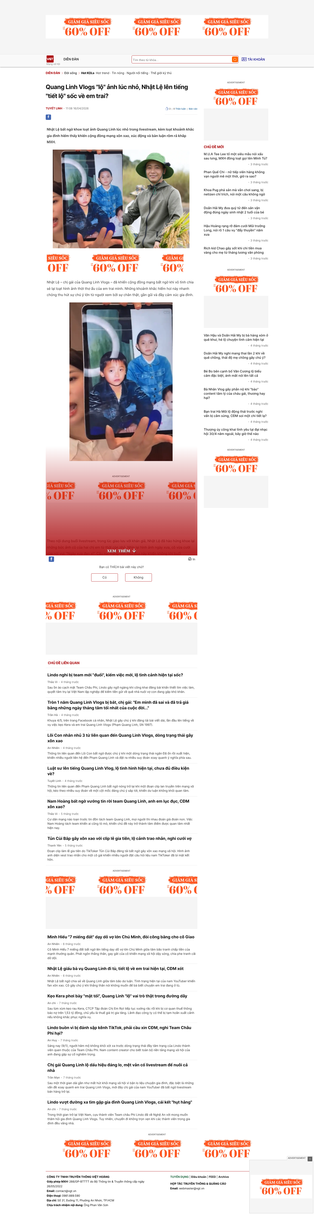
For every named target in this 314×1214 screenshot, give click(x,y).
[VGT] (50, 58)
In (194, 559)
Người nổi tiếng (137, 73)
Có (105, 577)
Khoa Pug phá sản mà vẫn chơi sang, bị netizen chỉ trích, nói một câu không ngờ (236, 195)
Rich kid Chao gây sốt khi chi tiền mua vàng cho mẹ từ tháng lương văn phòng (236, 253)
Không (139, 577)
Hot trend (102, 73)
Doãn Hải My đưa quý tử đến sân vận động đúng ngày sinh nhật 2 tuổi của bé (236, 213)
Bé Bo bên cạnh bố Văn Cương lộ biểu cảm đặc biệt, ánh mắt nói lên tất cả (236, 376)
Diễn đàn (71, 59)
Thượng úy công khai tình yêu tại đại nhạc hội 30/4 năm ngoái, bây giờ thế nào (236, 434)
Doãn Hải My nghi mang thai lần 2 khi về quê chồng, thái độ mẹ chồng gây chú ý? (236, 358)
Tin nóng (118, 73)
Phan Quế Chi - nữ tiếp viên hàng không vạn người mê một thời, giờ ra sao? (236, 177)
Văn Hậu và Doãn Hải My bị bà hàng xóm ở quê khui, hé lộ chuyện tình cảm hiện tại (236, 340)
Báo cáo (193, 109)
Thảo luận (179, 109)
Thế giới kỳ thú (161, 73)
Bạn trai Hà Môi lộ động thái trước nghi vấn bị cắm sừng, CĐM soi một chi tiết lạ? (236, 416)
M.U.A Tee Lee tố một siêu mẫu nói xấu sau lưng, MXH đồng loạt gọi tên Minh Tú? (236, 159)
